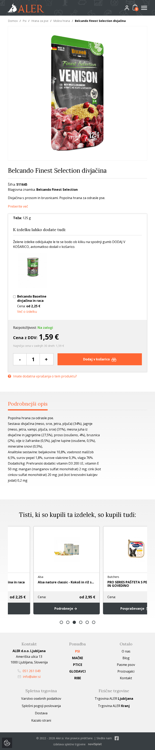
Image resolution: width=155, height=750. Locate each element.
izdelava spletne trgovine (69, 744)
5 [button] (87, 622)
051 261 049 (31, 671)
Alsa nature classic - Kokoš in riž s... (42, 582)
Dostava (41, 713)
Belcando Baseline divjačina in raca (31, 298)
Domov (13, 21)
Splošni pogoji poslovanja (41, 706)
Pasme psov (126, 664)
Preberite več (18, 206)
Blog (126, 658)
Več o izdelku (27, 311)
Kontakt (126, 678)
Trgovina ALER (114, 698)
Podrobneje (40, 608)
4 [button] (80, 622)
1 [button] (61, 622)
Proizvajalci (125, 671)
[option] (42, 570)
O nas (126, 651)
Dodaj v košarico (97, 359)
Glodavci (77, 671)
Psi (24, 21)
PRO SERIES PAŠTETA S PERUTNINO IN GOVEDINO (111, 584)
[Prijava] (130, 8)
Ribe (77, 678)
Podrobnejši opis (28, 404)
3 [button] (74, 622)
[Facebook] (117, 738)
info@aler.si (31, 676)
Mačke (77, 658)
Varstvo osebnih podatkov (41, 698)
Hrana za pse (39, 21)
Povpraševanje (108, 608)
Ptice (77, 664)
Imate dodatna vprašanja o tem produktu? (45, 376)
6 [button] (93, 622)
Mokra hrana (61, 21)
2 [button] (67, 622)
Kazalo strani (41, 720)
